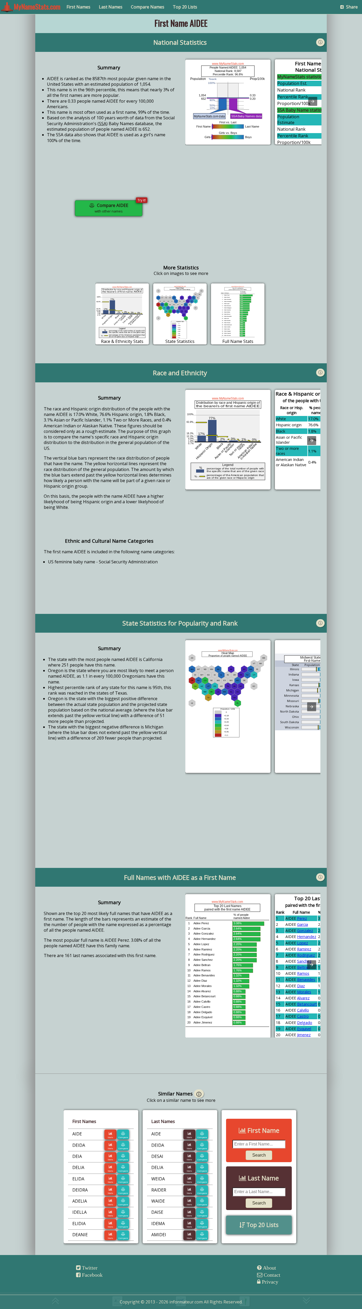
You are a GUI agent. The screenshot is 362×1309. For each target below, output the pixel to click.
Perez (302, 918)
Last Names (110, 7)
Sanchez (304, 961)
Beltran (303, 967)
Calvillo (303, 1010)
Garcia (302, 924)
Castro (303, 1016)
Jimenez (304, 1034)
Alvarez (303, 997)
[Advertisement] (253, 212)
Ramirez (304, 949)
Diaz (301, 985)
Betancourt (307, 1004)
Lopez (302, 942)
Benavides (306, 979)
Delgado (304, 1022)
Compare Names (147, 7)
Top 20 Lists (185, 7)
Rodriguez (306, 955)
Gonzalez (305, 930)
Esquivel (304, 1028)
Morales (304, 991)
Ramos (303, 973)
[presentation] (312, 101)
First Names (78, 7)
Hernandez (306, 936)
